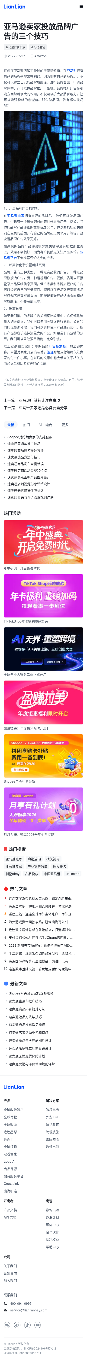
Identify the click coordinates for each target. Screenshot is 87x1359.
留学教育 (52, 1124)
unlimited (73, 873)
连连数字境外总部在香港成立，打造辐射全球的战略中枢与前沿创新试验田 (39, 929)
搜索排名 (59, 866)
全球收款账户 (13, 1109)
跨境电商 (52, 1109)
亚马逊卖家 (16, 215)
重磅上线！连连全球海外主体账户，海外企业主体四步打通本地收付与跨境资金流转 (39, 914)
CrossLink (11, 1183)
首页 (14, 6)
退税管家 (10, 1154)
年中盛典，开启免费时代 (22, 568)
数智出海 (52, 1209)
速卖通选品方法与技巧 (23, 457)
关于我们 (10, 1265)
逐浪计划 (52, 1217)
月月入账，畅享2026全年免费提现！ (31, 834)
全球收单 (10, 1124)
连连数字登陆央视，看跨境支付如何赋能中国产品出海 (39, 969)
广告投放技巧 (59, 346)
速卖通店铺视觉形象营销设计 (28, 483)
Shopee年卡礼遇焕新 (19, 781)
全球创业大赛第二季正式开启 (25, 674)
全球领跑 (10, 1146)
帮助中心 (52, 1246)
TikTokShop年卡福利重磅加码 (26, 621)
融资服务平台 (13, 1176)
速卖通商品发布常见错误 (25, 463)
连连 (50, 352)
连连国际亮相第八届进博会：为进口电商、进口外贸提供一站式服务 (39, 961)
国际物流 (52, 1139)
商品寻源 (10, 1168)
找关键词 (53, 859)
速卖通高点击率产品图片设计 (28, 477)
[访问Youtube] (37, 1325)
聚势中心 (52, 1224)
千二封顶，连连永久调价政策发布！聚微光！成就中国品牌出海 (39, 953)
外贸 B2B (53, 1117)
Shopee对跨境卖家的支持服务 (29, 437)
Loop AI (9, 1161)
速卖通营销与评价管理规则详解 (30, 497)
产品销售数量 (37, 866)
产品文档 (10, 1209)
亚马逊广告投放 (15, 47)
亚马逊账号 (14, 859)
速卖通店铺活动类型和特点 (27, 470)
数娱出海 (52, 1146)
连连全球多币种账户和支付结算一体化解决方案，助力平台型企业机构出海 (39, 906)
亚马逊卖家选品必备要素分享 (43, 407)
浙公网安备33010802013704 (22, 1353)
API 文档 (10, 1217)
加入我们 (10, 1280)
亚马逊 (72, 70)
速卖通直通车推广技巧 (23, 443)
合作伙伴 (52, 1232)
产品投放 (31, 873)
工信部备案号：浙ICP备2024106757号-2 (30, 1348)
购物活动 (34, 859)
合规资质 (10, 1273)
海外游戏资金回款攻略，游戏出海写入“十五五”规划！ (39, 921)
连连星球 (10, 1131)
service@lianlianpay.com (29, 1310)
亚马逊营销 (38, 47)
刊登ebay (12, 873)
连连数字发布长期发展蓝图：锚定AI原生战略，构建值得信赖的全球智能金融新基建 (39, 898)
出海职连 (10, 1191)
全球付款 (10, 1117)
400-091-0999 (21, 1303)
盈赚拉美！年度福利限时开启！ (27, 728)
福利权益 (52, 1239)
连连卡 (9, 1139)
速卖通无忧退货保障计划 (25, 490)
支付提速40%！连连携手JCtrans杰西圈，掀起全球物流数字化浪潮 (39, 937)
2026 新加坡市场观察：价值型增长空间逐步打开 (39, 945)
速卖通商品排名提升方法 (25, 450)
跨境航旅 (52, 1131)
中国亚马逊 (52, 873)
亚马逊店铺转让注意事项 (39, 400)
